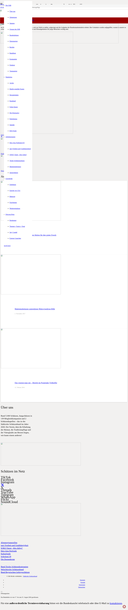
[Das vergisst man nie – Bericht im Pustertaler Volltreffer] (31, 368)
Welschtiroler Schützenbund (12, 569)
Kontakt (83, 582)
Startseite (82, 580)
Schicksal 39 (6, 556)
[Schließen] (1, 591)
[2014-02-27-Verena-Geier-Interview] (37, 133)
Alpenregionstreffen (9, 542)
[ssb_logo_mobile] (59, 43)
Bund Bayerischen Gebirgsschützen (15, 572)
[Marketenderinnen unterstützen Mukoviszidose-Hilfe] (31, 294)
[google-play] (41, 465)
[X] (33, 20)
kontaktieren (116, 603)
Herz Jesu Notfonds (9, 551)
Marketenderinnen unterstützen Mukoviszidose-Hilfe (35, 309)
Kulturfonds (6, 554)
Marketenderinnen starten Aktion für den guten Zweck (35, 235)
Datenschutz (81, 587)
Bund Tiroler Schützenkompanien (14, 567)
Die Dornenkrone (8, 559)
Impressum (82, 585)
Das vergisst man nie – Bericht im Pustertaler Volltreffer (36, 383)
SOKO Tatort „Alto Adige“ (12, 548)
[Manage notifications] (124, 606)
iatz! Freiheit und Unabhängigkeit (14, 545)
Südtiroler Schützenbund (30, 576)
